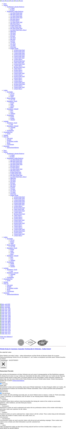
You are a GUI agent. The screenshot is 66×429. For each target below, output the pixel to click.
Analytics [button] (2, 410)
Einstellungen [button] (4, 360)
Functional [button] (3, 398)
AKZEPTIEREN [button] (13, 360)
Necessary (5, 384)
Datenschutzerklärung (18, 380)
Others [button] (2, 423)
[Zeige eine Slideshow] (6, 336)
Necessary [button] (3, 382)
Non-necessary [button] (4, 391)
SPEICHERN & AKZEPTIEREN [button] (9, 428)
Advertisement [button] (4, 417)
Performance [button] (3, 404)
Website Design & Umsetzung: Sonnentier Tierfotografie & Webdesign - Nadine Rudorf (25, 349)
